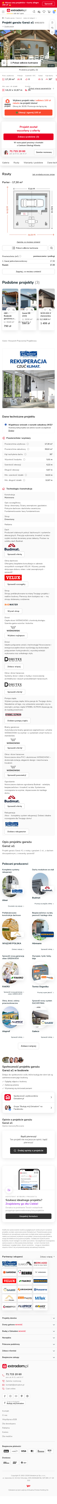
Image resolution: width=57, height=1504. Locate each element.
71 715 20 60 (17, 151)
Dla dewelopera (8, 1423)
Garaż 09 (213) (26, 314)
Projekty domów (9, 1318)
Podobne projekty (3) (28, 70)
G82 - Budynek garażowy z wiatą (9, 316)
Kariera (5, 1432)
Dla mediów (7, 1436)
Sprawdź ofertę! (14, 692)
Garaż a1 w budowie (15, 1070)
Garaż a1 (19, 18)
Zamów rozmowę (44, 152)
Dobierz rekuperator (16, 831)
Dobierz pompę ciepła (17, 720)
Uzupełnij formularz (28, 1216)
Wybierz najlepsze (15, 635)
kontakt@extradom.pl (15, 1385)
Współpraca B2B (9, 1419)
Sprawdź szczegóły (16, 584)
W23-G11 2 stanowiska (45, 314)
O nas (4, 1415)
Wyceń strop (13, 611)
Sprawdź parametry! (16, 775)
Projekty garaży (10, 18)
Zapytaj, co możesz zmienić (28, 271)
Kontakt (5, 1411)
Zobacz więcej (14, 666)
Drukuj (11, 430)
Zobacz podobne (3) (28, 136)
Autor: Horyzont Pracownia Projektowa (19, 341)
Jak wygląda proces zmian (43, 174)
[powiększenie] (51, 248)
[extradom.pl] (16, 10)
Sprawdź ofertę (14, 554)
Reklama (6, 1428)
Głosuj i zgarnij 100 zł (30, 112)
